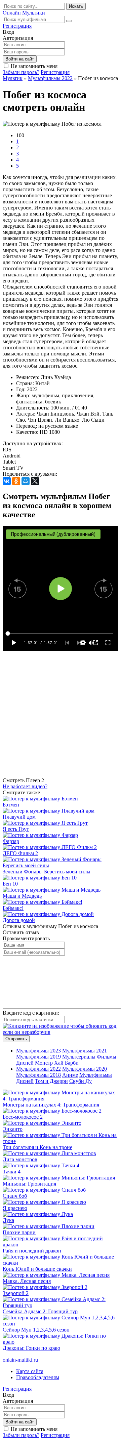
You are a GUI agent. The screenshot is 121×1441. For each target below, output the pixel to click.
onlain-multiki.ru (20, 1360)
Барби (72, 1063)
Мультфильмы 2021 (84, 1050)
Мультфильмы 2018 (38, 1075)
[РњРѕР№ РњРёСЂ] (26, 481)
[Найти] (69, 21)
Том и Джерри (51, 1081)
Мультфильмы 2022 (38, 1069)
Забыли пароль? (21, 72)
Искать (76, 6)
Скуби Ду (80, 1081)
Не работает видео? (25, 786)
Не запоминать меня (34, 66)
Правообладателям (37, 1377)
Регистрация (17, 26)
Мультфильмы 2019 (38, 1057)
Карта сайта (29, 1371)
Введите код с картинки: (31, 1013)
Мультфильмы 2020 (84, 1069)
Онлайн (24, 13)
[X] (35, 481)
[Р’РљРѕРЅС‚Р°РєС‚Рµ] (7, 481)
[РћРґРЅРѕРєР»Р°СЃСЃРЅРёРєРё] (16, 481)
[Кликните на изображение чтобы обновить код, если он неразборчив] (60, 1032)
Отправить (16, 1038)
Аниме (70, 1075)
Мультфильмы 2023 (38, 1050)
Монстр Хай (49, 1063)
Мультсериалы (78, 1057)
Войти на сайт (19, 58)
